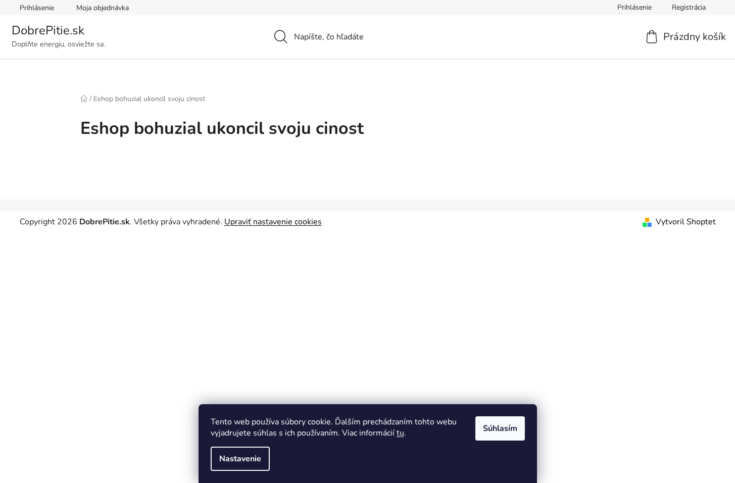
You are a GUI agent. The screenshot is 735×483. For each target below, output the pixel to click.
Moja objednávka (102, 8)
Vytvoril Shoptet (686, 221)
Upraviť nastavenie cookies (273, 221)
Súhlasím (500, 428)
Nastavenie (240, 458)
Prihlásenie (37, 8)
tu (400, 433)
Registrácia (689, 7)
